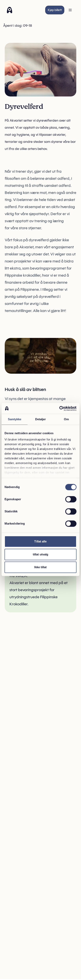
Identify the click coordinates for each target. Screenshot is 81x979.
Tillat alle (40, 541)
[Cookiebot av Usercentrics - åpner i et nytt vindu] (59, 408)
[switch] (70, 499)
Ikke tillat (40, 567)
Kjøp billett (55, 10)
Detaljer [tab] (40, 419)
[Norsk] (9, 10)
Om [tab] (66, 419)
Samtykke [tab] (14, 419)
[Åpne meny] (70, 10)
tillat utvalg (40, 554)
